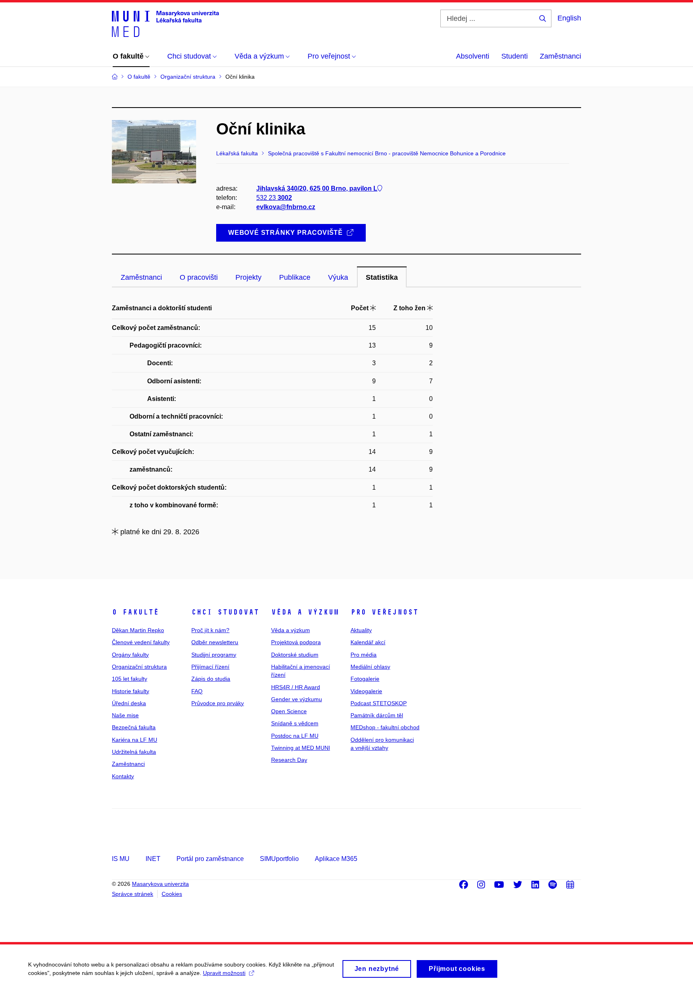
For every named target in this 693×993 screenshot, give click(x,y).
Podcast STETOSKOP (379, 703)
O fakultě (135, 612)
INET (153, 858)
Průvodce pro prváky (217, 703)
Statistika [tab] (382, 277)
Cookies (172, 894)
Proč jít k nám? (210, 630)
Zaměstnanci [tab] (141, 277)
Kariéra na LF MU (134, 740)
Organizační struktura (139, 666)
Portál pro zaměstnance (210, 858)
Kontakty (123, 776)
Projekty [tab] (248, 277)
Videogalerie (366, 691)
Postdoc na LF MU (294, 736)
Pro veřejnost (384, 612)
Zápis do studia (210, 679)
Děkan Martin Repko (138, 630)
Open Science (289, 711)
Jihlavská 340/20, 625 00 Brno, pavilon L (316, 188)
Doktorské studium (294, 654)
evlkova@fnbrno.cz (285, 206)
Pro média (364, 654)
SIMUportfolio (279, 858)
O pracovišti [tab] (199, 277)
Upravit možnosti (224, 973)
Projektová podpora (296, 642)
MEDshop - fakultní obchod (385, 727)
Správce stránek (132, 894)
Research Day (289, 760)
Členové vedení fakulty (141, 642)
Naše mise (125, 715)
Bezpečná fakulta (134, 727)
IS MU (121, 858)
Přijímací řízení (210, 666)
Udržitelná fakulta (134, 752)
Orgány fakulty (130, 654)
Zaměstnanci (560, 56)
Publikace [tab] (294, 277)
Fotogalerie (365, 679)
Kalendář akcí (368, 642)
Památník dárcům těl (377, 715)
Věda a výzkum (305, 612)
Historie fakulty (130, 691)
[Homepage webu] (165, 23)
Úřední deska (129, 703)
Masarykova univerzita (160, 884)
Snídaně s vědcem (294, 723)
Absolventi (472, 56)
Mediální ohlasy (370, 666)
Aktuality (361, 630)
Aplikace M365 (336, 858)
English (569, 18)
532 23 (274, 197)
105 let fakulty (129, 679)
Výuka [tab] (338, 277)
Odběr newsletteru (214, 642)
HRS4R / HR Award (295, 687)
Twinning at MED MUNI (300, 748)
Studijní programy (213, 654)
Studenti (514, 56)
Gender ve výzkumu (296, 699)
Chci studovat (225, 612)
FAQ (197, 691)
